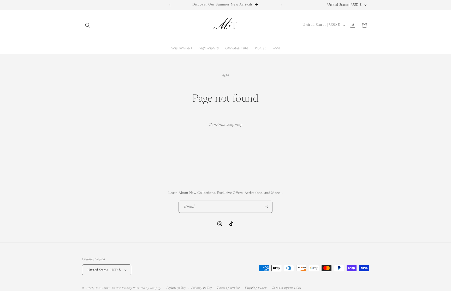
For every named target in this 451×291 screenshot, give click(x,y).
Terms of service (228, 288)
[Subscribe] (266, 207)
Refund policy (176, 288)
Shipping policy (256, 288)
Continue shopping (225, 125)
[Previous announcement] (170, 5)
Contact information (286, 288)
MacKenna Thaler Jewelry (114, 288)
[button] (87, 25)
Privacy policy (201, 288)
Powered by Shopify (147, 288)
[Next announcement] (281, 5)
